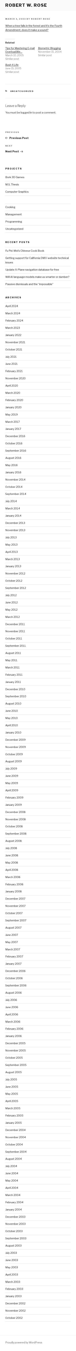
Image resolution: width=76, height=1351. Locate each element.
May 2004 (11, 1180)
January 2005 (13, 1122)
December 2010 (15, 689)
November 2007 (15, 906)
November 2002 (15, 1310)
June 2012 (11, 602)
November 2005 (15, 1050)
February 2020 (14, 400)
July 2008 (11, 848)
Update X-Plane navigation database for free (32, 269)
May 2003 (11, 1267)
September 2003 (15, 1238)
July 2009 (11, 768)
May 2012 (11, 609)
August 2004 (13, 1158)
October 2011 (13, 638)
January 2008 (13, 891)
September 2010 (15, 696)
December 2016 (15, 436)
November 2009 (15, 747)
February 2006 (14, 1028)
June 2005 (11, 1086)
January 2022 (13, 335)
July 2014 (11, 501)
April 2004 (11, 1187)
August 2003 (13, 1245)
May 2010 (11, 718)
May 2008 (11, 862)
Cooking (10, 207)
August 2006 (13, 992)
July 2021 (11, 356)
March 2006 (12, 1021)
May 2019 (11, 414)
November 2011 (15, 631)
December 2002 (15, 1303)
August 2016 (13, 458)
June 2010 (11, 710)
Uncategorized (22, 91)
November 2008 (15, 819)
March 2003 (12, 1281)
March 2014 (12, 508)
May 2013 (11, 544)
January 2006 (13, 1036)
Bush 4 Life (12, 64)
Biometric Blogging (49, 48)
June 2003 (11, 1260)
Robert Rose (40, 19)
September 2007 (15, 920)
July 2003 (11, 1252)
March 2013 (12, 559)
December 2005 (15, 1043)
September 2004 (16, 1151)
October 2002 (14, 1318)
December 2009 (15, 739)
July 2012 (11, 595)
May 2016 (11, 465)
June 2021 (11, 363)
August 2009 (13, 761)
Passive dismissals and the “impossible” (29, 284)
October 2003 (14, 1231)
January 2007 (13, 963)
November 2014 (15, 479)
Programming (13, 221)
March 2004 (12, 1195)
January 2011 (13, 682)
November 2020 (15, 378)
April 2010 (11, 725)
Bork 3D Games (14, 177)
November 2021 (15, 342)
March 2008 (12, 877)
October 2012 (13, 580)
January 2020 (13, 407)
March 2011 (12, 667)
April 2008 (11, 870)
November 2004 (15, 1137)
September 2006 (16, 985)
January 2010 (13, 732)
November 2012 (15, 573)
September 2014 (15, 494)
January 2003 (13, 1296)
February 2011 (14, 674)
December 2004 (15, 1130)
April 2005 (11, 1101)
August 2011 (13, 653)
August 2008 (13, 841)
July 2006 (11, 1000)
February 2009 (14, 797)
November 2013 (15, 530)
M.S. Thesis (12, 184)
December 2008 (15, 812)
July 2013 (11, 537)
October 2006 (14, 978)
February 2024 (14, 320)
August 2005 (13, 1072)
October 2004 (14, 1144)
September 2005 (16, 1065)
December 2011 (15, 624)
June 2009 (11, 775)
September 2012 (15, 588)
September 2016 (15, 450)
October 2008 (14, 826)
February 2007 (14, 956)
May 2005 (11, 1093)
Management (13, 214)
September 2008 (16, 833)
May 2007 (11, 942)
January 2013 (13, 566)
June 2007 (11, 935)
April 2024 (11, 306)
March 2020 (12, 392)
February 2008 (14, 884)
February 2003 (14, 1289)
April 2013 (11, 552)
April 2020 (11, 385)
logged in (26, 112)
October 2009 (14, 754)
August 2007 (13, 927)
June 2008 (11, 855)
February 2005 (14, 1115)
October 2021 (13, 349)
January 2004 (13, 1209)
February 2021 (14, 371)
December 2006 (15, 971)
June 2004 (11, 1173)
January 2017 (13, 429)
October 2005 (14, 1057)
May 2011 (11, 660)
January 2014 (13, 515)
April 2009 (11, 790)
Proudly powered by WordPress (23, 1342)
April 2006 (11, 1014)
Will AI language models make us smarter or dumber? (37, 277)
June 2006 (11, 1007)
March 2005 (12, 1108)
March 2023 (12, 327)
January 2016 (13, 472)
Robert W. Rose (26, 5)
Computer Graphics (17, 191)
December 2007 (15, 898)
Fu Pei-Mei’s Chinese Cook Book (24, 250)
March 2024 (12, 313)
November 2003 (15, 1224)
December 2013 (15, 523)
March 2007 (12, 949)
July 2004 (11, 1166)
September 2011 (15, 645)
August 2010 (13, 703)
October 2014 (13, 487)
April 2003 (11, 1274)
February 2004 (14, 1202)
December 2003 (15, 1216)
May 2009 (11, 783)
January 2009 (13, 804)
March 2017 (12, 421)
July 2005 (11, 1079)
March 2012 (12, 617)
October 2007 (14, 913)
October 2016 (13, 443)
